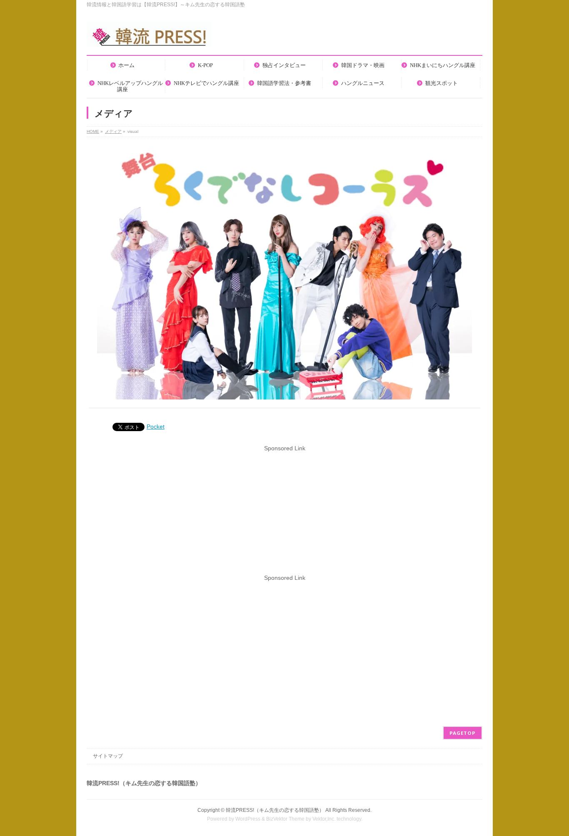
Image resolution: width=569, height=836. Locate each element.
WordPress (247, 819)
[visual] (285, 274)
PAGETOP (462, 733)
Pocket (156, 426)
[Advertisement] (285, 511)
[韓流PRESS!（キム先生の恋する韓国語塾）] (149, 37)
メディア (113, 131)
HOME (93, 131)
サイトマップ (108, 756)
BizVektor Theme (285, 819)
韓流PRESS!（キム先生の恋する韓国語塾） (275, 810)
